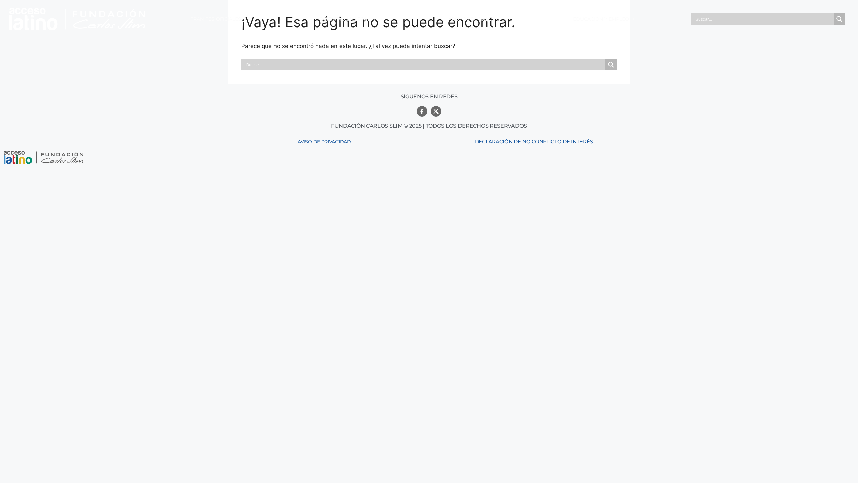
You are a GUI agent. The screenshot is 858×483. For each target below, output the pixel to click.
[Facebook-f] (422, 111)
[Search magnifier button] (839, 19)
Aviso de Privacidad (324, 142)
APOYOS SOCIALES (471, 19)
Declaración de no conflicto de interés (534, 141)
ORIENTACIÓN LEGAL (344, 19)
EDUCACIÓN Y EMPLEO (601, 19)
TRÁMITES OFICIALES (216, 19)
